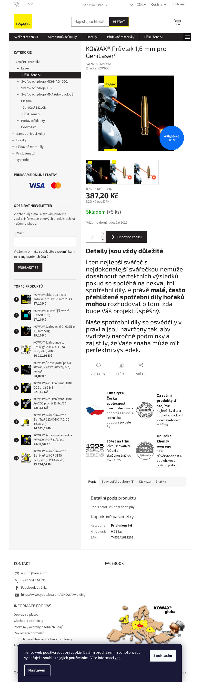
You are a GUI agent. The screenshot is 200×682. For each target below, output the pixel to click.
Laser (25, 68)
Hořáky (21, 140)
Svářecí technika (28, 61)
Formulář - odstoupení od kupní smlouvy (43, 639)
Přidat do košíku (129, 237)
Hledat (119, 21)
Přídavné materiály (30, 146)
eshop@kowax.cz (34, 573)
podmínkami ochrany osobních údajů (44, 254)
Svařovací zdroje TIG (36, 88)
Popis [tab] (92, 481)
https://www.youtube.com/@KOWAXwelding (53, 594)
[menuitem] (26, 37)
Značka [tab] (161, 481)
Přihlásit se (28, 267)
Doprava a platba (95, 5)
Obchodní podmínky (28, 620)
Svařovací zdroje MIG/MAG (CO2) (45, 81)
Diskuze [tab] (145, 481)
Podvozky (28, 127)
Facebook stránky (34, 587)
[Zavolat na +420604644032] (21, 4)
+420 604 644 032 (33, 580)
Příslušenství (31, 75)
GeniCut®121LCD (34, 107)
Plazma (26, 101)
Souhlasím (162, 655)
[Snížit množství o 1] (103, 239)
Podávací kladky (33, 120)
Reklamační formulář (29, 633)
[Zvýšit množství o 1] (103, 234)
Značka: (97, 68)
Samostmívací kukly (30, 133)
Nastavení (37, 670)
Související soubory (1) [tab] (117, 481)
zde (117, 658)
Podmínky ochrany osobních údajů (38, 627)
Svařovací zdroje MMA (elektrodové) (47, 94)
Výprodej (23, 159)
